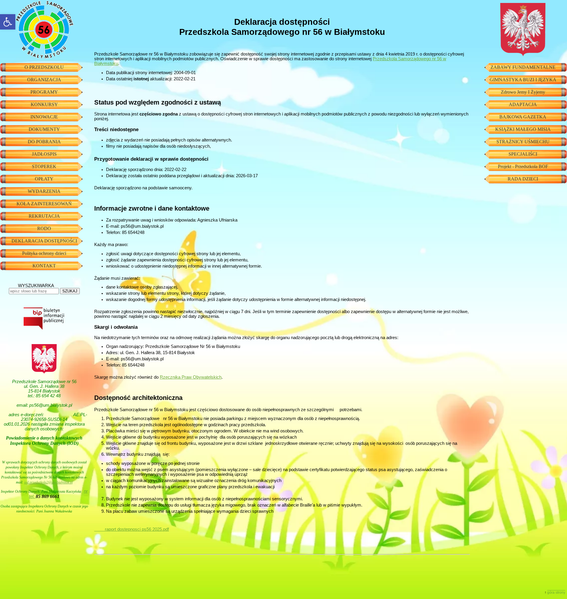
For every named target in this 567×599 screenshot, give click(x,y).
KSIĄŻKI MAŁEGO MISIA (523, 129)
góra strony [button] (556, 592)
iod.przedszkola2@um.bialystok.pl (48, 482)
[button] (7, 22)
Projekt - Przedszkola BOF (523, 166)
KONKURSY (44, 104)
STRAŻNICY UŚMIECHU (523, 141)
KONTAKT (44, 265)
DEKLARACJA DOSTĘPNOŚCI (44, 240)
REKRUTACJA (44, 216)
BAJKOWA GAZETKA (522, 116)
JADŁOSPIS (44, 154)
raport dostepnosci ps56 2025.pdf (131, 529)
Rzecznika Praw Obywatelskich (190, 377)
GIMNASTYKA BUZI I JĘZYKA (523, 79)
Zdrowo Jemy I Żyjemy (523, 92)
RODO (44, 228)
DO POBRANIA (44, 141)
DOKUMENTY (44, 129)
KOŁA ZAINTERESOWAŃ (44, 203)
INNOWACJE (44, 116)
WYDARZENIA (44, 191)
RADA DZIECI (523, 178)
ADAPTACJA (523, 104)
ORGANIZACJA (44, 79)
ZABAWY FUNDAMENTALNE (523, 67)
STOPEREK (44, 166)
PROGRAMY (44, 92)
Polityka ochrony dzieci (44, 253)
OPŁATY (44, 178)
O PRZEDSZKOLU (44, 67)
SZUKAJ (69, 291)
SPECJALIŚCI (523, 154)
